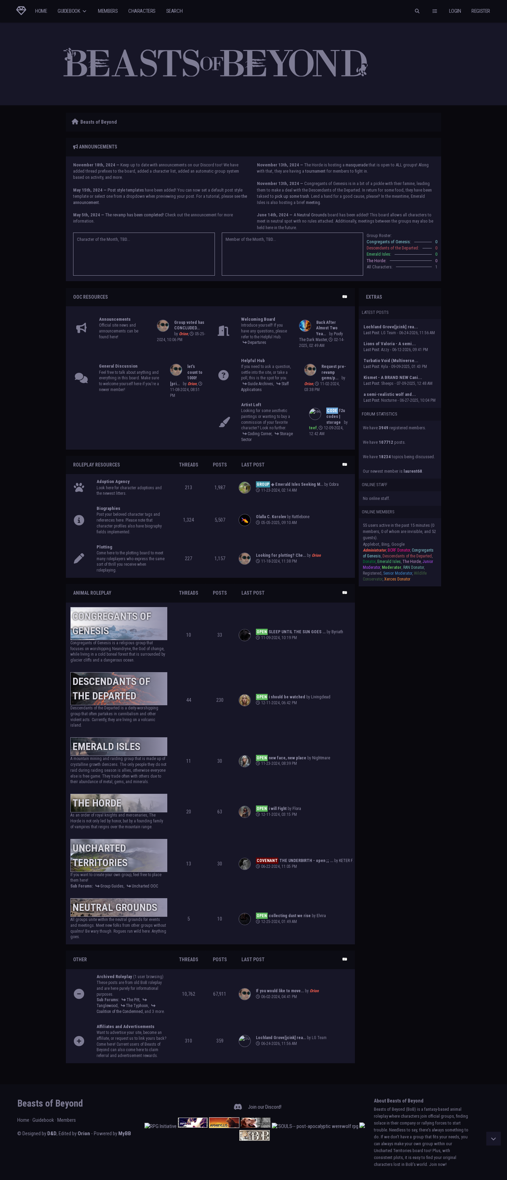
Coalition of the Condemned (120, 1011)
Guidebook (69, 11)
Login (455, 11)
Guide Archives (260, 383)
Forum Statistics (379, 414)
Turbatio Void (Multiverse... (391, 360)
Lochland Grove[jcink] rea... (391, 326)
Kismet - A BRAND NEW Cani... (393, 377)
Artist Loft (251, 404)
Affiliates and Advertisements (126, 1026)
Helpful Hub (253, 360)
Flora (296, 808)
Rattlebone (300, 516)
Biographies (108, 508)
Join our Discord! (264, 1107)
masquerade (357, 164)
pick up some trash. (292, 196)
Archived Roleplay (114, 976)
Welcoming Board (258, 319)
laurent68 (413, 471)
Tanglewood (107, 1005)
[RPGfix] (193, 1126)
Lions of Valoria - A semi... (390, 343)
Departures (257, 342)
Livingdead (320, 697)
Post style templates (126, 190)
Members (108, 11)
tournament (315, 171)
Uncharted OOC (145, 886)
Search (174, 11)
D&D (52, 1133)
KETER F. (346, 860)
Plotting (104, 547)
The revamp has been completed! (134, 214)
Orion (84, 1133)
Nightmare (321, 758)
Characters (142, 11)
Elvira (321, 915)
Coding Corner (259, 433)
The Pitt (133, 999)
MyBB (124, 1133)
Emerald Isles (106, 746)
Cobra (334, 484)
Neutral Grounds (312, 214)
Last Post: (372, 332)
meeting (313, 202)
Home (41, 11)
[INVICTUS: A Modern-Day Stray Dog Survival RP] (255, 1126)
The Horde (96, 803)
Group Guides (111, 886)
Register (480, 11)
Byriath (337, 631)
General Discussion (118, 366)
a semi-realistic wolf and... (390, 394)
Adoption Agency (113, 481)
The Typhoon (137, 1005)
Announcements (115, 319)
